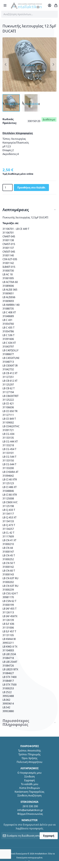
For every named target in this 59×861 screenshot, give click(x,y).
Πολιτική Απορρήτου (29, 762)
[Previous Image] (6, 64)
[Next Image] (53, 64)
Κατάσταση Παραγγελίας (29, 791)
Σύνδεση (29, 776)
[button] (11, 103)
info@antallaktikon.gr (30, 810)
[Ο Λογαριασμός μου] (49, 5)
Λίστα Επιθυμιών (29, 788)
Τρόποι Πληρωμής (29, 754)
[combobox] (29, 14)
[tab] (29, 210)
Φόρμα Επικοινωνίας (30, 814)
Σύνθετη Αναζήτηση (29, 795)
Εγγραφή (29, 780)
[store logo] (26, 5)
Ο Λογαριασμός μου (29, 772)
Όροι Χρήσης (29, 758)
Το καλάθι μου (29, 784)
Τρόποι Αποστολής (29, 750)
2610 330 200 (30, 806)
